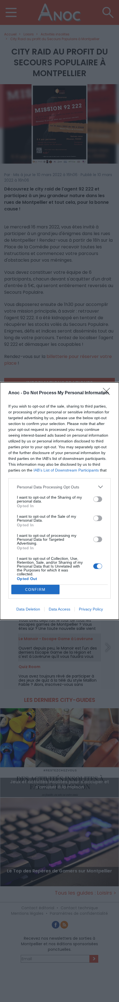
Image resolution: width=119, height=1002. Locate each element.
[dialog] (59, 501)
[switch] (97, 499)
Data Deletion (28, 609)
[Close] (108, 393)
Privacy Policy (91, 609)
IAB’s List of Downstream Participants (66, 470)
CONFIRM (35, 590)
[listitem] (59, 487)
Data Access (59, 609)
